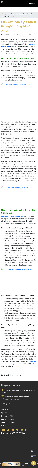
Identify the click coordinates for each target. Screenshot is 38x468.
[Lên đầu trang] (33, 463)
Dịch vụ (4, 413)
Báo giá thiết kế (7, 416)
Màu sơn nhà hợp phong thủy (12, 216)
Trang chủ (5, 14)
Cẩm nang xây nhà (8, 422)
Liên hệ (3, 426)
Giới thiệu (4, 409)
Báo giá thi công (7, 419)
